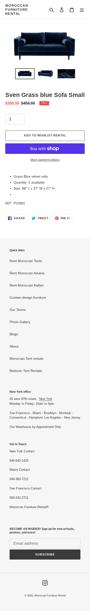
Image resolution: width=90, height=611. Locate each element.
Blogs (14, 334)
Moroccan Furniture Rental (16, 10)
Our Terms (18, 310)
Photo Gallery (20, 322)
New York (45, 399)
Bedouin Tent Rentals (26, 371)
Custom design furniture (28, 297)
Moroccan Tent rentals (26, 358)
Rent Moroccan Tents (26, 261)
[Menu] (82, 10)
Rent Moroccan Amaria (27, 273)
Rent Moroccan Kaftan (27, 285)
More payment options (45, 160)
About (14, 346)
